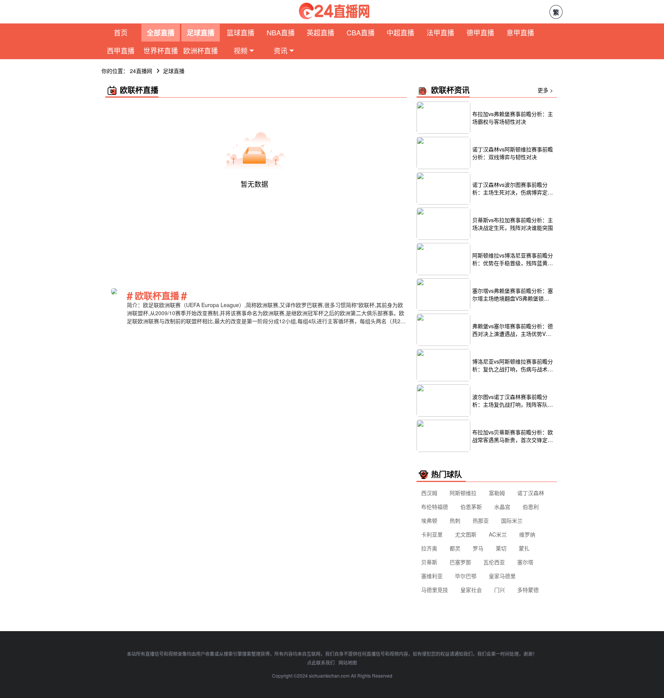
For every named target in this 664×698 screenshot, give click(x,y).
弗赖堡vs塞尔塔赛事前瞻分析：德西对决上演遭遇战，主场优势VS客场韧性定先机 (512, 329)
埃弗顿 (429, 520)
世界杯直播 (160, 50)
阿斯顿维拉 (463, 493)
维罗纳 (527, 534)
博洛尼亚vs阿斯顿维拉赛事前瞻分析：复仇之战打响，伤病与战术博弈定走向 (512, 365)
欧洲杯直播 (200, 50)
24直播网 (141, 71)
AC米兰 (498, 534)
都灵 (455, 548)
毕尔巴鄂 (465, 576)
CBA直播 (361, 32)
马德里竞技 (434, 589)
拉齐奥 (429, 548)
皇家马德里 (502, 576)
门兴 (499, 589)
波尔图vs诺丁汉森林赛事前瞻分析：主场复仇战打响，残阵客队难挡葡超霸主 (512, 400)
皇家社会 (471, 589)
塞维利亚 (432, 576)
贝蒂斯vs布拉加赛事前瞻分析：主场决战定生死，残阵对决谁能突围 (512, 223)
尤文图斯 (465, 534)
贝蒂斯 (429, 562)
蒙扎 (524, 548)
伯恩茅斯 (471, 506)
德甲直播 (480, 32)
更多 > (545, 90)
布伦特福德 (434, 506)
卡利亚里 (432, 534)
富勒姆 (497, 493)
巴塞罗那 (460, 562)
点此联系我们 (321, 662)
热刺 (455, 520)
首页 (121, 32)
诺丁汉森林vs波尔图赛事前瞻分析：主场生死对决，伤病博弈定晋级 (512, 188)
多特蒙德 (528, 589)
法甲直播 (440, 32)
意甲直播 (520, 32)
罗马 (478, 548)
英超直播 (320, 32)
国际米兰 (512, 520)
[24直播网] (334, 11)
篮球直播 (240, 32)
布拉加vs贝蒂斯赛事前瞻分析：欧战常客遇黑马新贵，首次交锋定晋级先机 (512, 436)
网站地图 (348, 662)
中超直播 (400, 32)
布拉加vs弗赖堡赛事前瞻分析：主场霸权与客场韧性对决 (512, 117)
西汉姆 (429, 493)
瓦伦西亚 (494, 562)
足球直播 (200, 33)
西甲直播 (120, 50)
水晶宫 (502, 506)
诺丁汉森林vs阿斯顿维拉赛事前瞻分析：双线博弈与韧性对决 (512, 153)
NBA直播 (281, 32)
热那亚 (481, 520)
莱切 (501, 548)
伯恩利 (531, 506)
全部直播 (160, 33)
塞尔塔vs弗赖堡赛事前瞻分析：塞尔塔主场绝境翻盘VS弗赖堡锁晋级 (512, 294)
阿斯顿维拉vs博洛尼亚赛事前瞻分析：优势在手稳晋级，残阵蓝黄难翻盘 (512, 259)
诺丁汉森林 (530, 493)
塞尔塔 (525, 562)
